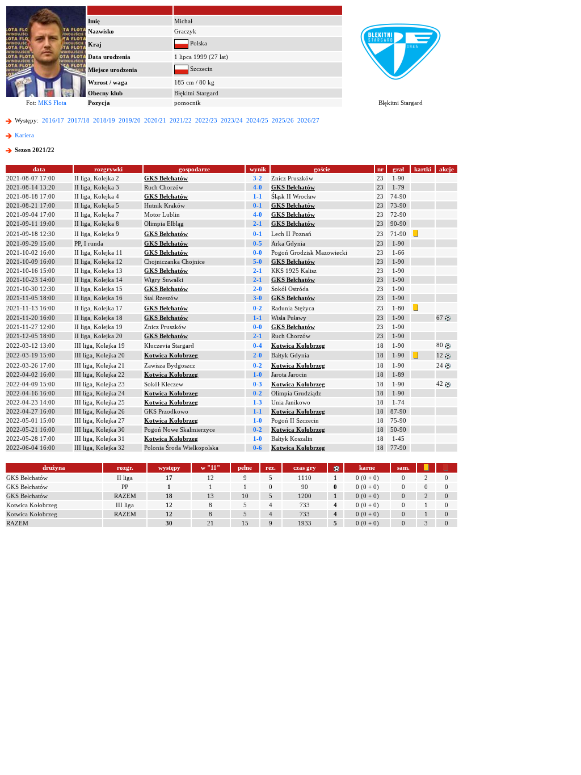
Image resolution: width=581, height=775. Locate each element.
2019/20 (130, 120)
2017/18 (79, 120)
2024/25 (257, 120)
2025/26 (283, 120)
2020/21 (155, 120)
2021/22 (181, 120)
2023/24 (232, 120)
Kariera (24, 135)
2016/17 (53, 120)
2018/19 (104, 120)
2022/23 (206, 120)
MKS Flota (52, 102)
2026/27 (308, 120)
